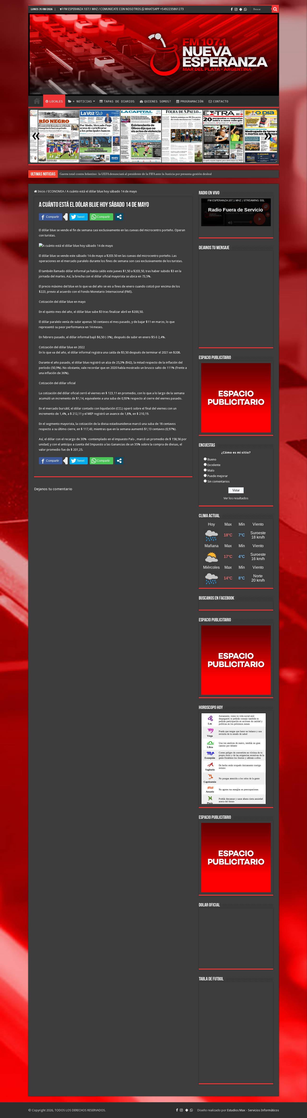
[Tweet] (79, 216)
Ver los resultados (236, 498)
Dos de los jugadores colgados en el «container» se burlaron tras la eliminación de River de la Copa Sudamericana (133, 174)
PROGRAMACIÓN (191, 101)
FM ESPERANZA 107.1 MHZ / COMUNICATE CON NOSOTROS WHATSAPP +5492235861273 (123, 9)
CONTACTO (220, 101)
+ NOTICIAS (82, 101)
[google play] (240, 9)
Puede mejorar (217, 476)
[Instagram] (236, 9)
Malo (210, 470)
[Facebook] (231, 9)
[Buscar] (275, 9)
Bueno (211, 459)
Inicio (41, 191)
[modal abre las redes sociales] (119, 216)
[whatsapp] (245, 9)
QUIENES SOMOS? (157, 101)
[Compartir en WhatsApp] (101, 216)
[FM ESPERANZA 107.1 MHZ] (153, 54)
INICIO (37, 101)
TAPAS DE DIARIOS (119, 101)
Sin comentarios (218, 481)
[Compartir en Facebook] (50, 216)
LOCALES (56, 101)
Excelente (213, 465)
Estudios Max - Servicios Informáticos (253, 1110)
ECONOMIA (56, 191)
